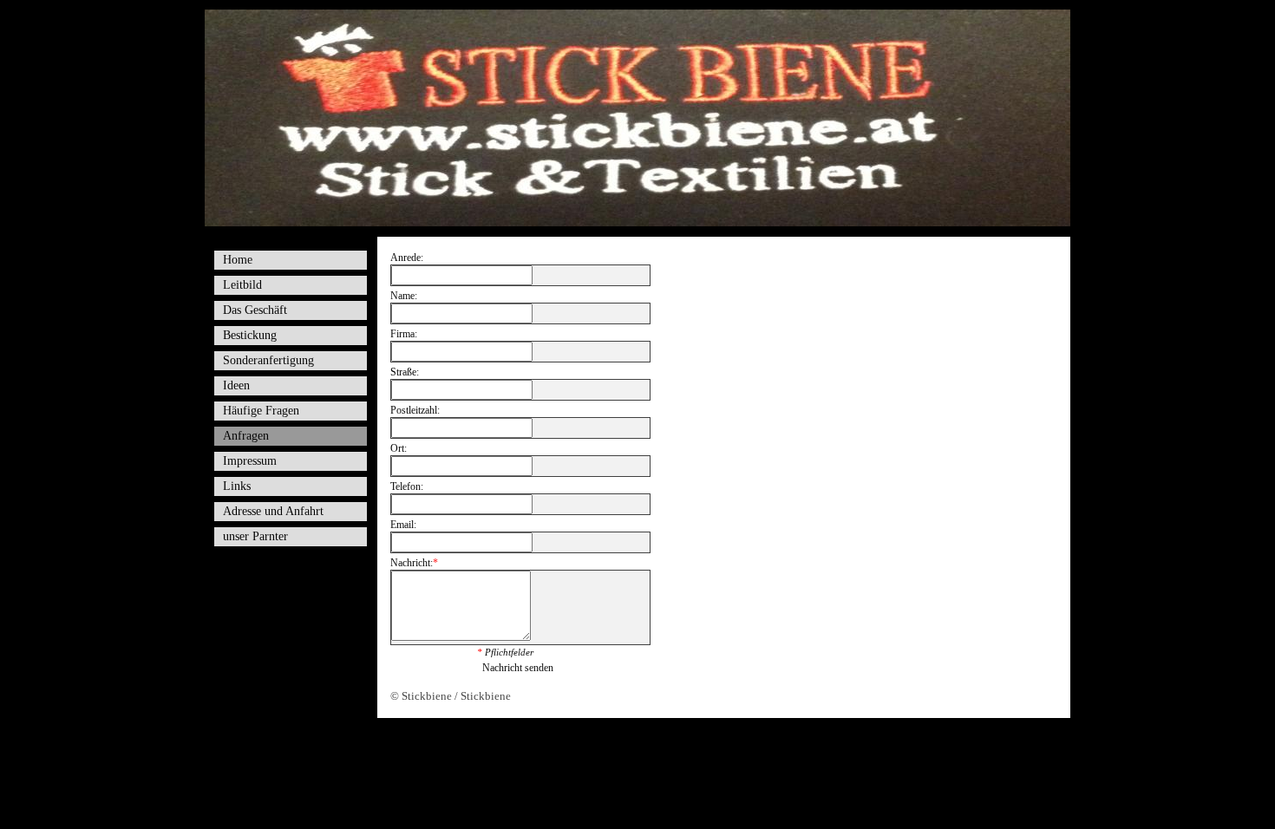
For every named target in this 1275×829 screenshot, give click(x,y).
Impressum (250, 460)
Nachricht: (414, 563)
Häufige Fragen (261, 410)
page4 (664, 741)
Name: (403, 296)
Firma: (403, 334)
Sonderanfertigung (268, 360)
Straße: (404, 372)
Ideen (236, 385)
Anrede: (406, 257)
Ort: (398, 448)
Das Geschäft (255, 310)
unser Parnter (255, 536)
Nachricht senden (517, 668)
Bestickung (250, 335)
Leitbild (242, 284)
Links (237, 486)
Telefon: (406, 486)
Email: (403, 525)
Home (237, 259)
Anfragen (246, 435)
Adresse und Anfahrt (273, 511)
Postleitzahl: (415, 410)
